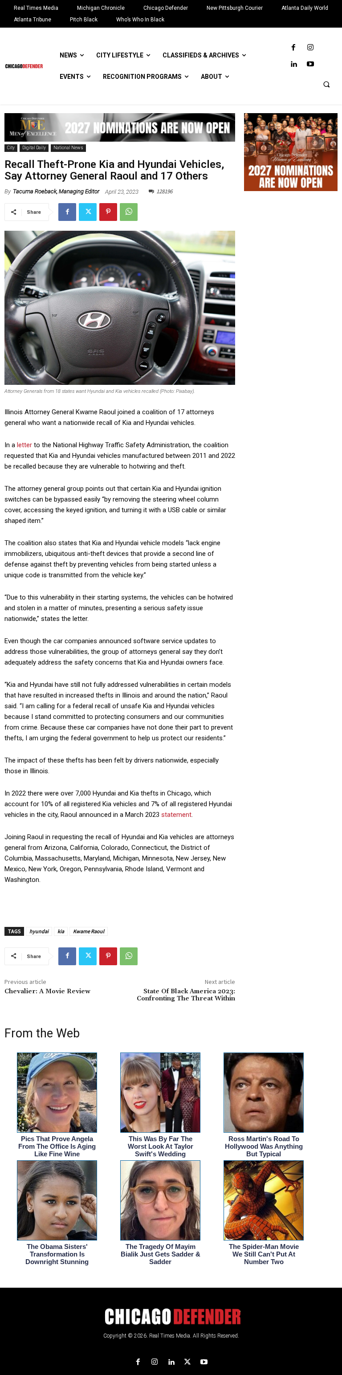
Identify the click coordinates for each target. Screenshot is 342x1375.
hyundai (39, 931)
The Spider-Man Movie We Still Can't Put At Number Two (264, 1254)
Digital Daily (34, 147)
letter (24, 445)
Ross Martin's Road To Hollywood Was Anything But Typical (264, 1146)
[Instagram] (310, 48)
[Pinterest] (108, 212)
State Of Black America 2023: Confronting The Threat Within (186, 995)
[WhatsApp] (129, 212)
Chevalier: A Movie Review (47, 991)
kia (60, 931)
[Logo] (171, 1317)
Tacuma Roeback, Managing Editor (56, 191)
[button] (326, 84)
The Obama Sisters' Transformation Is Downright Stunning (57, 1254)
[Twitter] (88, 212)
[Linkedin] (294, 64)
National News (68, 147)
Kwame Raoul (88, 931)
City (11, 147)
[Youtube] (310, 64)
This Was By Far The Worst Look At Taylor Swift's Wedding (160, 1146)
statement (176, 815)
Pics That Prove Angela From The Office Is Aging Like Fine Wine (57, 1146)
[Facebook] (294, 48)
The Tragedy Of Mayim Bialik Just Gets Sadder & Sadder (160, 1254)
